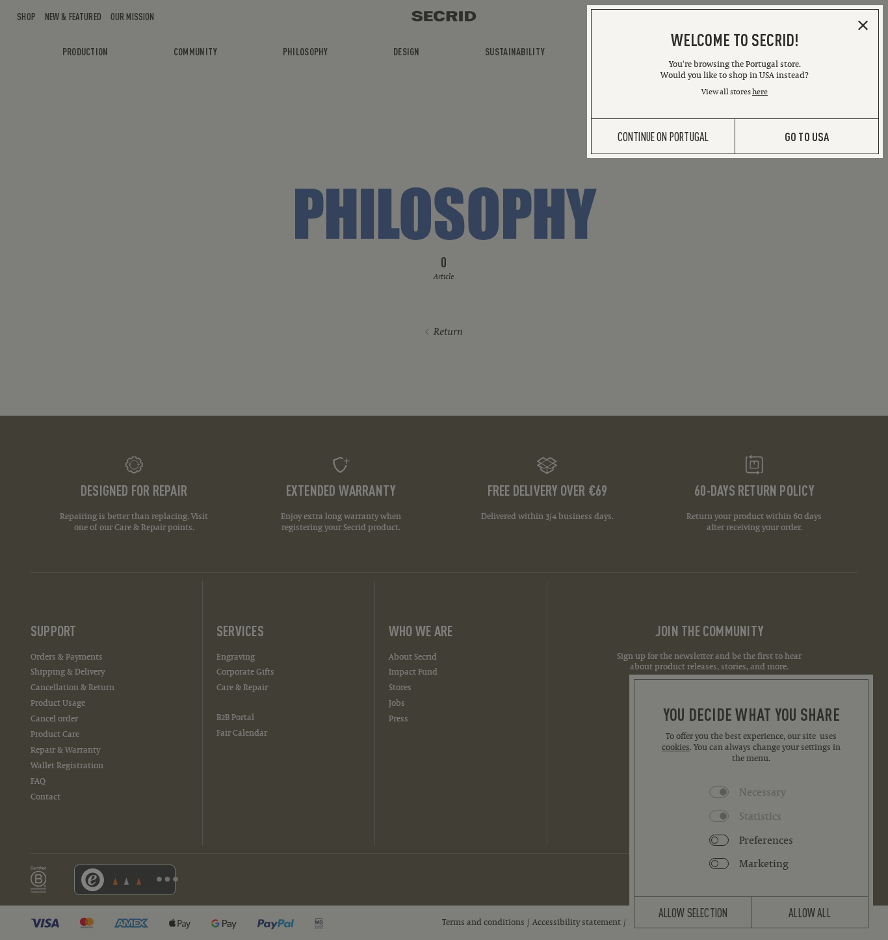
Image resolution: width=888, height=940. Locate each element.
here (760, 91)
